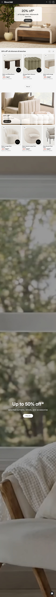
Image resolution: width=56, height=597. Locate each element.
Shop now (28, 20)
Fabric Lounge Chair (6, 146)
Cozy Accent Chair (48, 146)
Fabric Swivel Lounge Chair (29, 146)
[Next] (53, 51)
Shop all (28, 86)
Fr (46, 2)
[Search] (50, 2)
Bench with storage (48, 74)
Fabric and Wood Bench (8, 74)
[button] (52, 593)
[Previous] (49, 51)
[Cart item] (53, 2)
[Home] (8, 2)
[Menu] (2, 2)
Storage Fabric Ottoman (29, 74)
